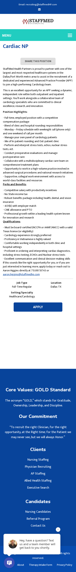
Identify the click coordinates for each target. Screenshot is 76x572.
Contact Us (38, 525)
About (20, 565)
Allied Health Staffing (38, 480)
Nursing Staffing (38, 459)
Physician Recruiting (38, 466)
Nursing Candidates (38, 511)
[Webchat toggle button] (9, 562)
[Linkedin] (39, 10)
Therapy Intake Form (40, 565)
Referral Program (38, 518)
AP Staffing (38, 473)
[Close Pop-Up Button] (58, 529)
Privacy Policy (64, 565)
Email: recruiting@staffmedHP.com (38, 5)
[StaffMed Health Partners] (38, 21)
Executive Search (38, 487)
